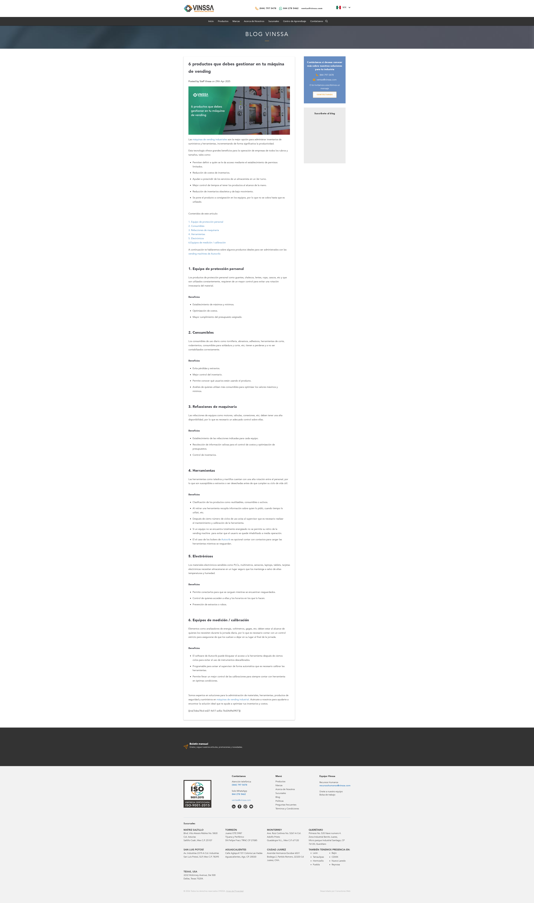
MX (344, 7)
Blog (277, 797)
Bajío (334, 853)
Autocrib (225, 539)
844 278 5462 (239, 794)
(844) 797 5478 (239, 784)
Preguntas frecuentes (285, 804)
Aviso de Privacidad (234, 891)
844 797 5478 (327, 75)
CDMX (335, 856)
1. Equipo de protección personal (205, 221)
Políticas (279, 801)
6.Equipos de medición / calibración (207, 242)
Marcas (236, 21)
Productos (280, 781)
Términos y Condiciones (287, 808)
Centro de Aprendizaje (294, 21)
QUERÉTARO (316, 829)
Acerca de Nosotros (254, 21)
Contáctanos (316, 21)
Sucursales (273, 21)
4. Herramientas (196, 234)
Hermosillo (318, 860)
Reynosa (336, 864)
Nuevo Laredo (339, 860)
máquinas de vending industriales (210, 139)
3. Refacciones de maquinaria (203, 230)
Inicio (211, 21)
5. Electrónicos (196, 238)
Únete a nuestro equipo (331, 791)
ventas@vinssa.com (327, 79)
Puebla (316, 864)
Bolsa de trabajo (327, 794)
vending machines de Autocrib (204, 253)
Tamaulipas (318, 856)
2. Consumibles (196, 226)
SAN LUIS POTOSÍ (194, 849)
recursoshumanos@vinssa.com (334, 785)
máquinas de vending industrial (233, 699)
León (315, 853)
